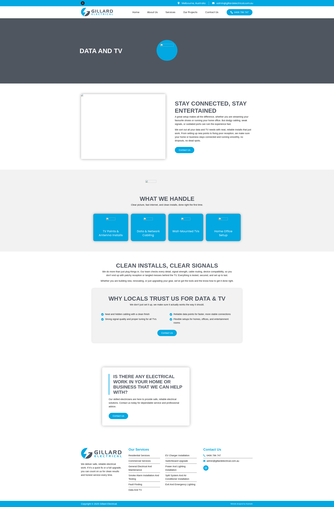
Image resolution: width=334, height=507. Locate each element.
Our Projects (190, 12)
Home (135, 12)
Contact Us (211, 12)
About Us (152, 12)
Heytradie (249, 504)
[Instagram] (83, 3)
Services (170, 12)
